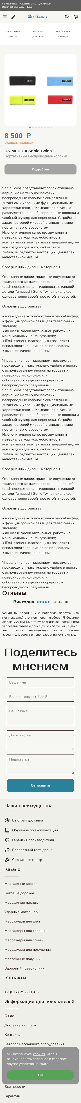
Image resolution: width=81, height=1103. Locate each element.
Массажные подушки (22, 959)
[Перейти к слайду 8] (51, 127)
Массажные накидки (22, 902)
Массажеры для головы (24, 930)
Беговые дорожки (19, 893)
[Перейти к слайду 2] (33, 127)
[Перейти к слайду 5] (42, 127)
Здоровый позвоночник (24, 968)
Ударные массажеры (22, 911)
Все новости (14, 1086)
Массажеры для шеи (22, 921)
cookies (39, 1053)
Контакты (12, 1034)
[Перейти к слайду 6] (45, 127)
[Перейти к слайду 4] (39, 127)
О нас (9, 1015)
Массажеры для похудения (27, 949)
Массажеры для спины (23, 940)
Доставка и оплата (20, 1025)
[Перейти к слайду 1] (30, 127)
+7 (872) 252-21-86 (21, 992)
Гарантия (12, 1096)
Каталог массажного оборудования (34, 1044)
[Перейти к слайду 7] (48, 127)
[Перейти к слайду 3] (36, 127)
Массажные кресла (21, 883)
